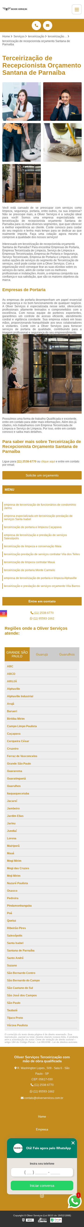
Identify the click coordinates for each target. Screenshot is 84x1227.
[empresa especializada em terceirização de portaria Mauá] (62, 101)
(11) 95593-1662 (43, 618)
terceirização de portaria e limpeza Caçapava (33, 527)
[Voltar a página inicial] (14, 9)
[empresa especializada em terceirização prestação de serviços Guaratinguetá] (21, 101)
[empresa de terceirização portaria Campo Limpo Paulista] (21, 183)
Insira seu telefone (42, 1163)
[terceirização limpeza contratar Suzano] (62, 142)
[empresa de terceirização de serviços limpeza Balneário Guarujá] (21, 142)
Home (42, 1116)
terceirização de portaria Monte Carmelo (29, 570)
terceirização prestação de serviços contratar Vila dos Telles (42, 554)
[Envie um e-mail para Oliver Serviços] (47, 25)
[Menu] (77, 9)
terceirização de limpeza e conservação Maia (32, 546)
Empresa (42, 1129)
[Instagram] (42, 1195)
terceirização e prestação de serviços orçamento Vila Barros (42, 586)
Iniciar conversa (42, 1186)
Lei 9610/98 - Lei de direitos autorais (57, 1042)
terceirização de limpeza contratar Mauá (29, 562)
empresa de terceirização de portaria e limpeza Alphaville (40, 578)
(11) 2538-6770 (27, 461)
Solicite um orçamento (42, 475)
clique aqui (48, 461)
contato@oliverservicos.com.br (43, 1098)
